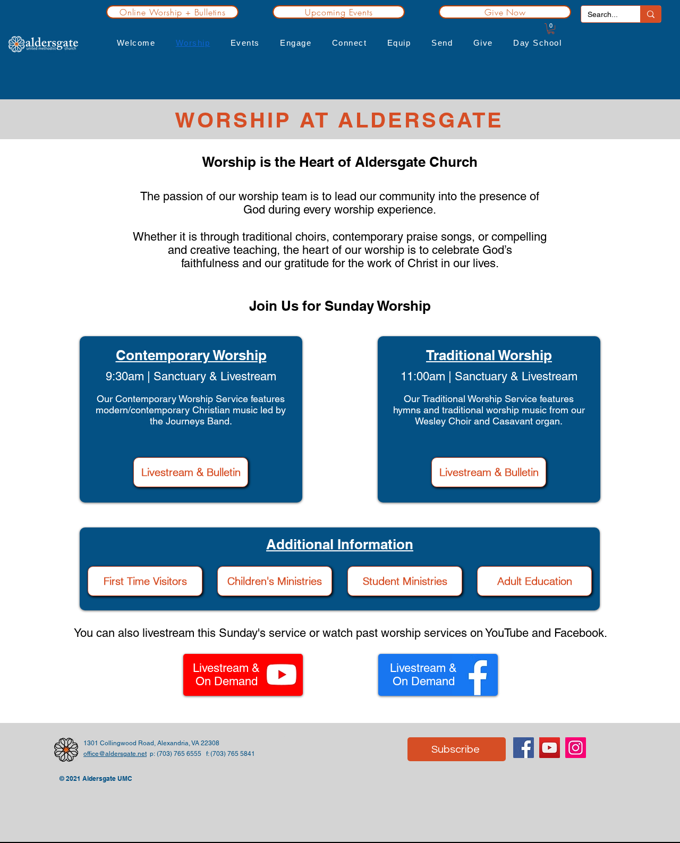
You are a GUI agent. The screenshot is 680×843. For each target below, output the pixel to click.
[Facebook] (523, 747)
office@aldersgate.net (115, 753)
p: (152, 753)
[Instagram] (575, 747)
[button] (135, 42)
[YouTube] (549, 747)
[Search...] (650, 14)
